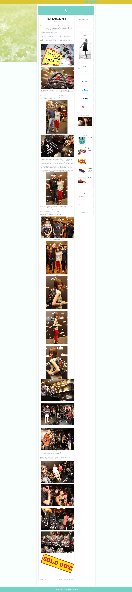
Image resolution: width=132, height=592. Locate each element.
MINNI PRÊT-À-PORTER (89, 158)
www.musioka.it (60, 134)
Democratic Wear (56, 27)
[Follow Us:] (85, 81)
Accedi (79, 204)
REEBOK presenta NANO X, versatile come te (89, 178)
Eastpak (72, 579)
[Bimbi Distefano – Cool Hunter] (85, 48)
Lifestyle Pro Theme (62, 589)
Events (45, 579)
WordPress (74, 589)
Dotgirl (66, 10)
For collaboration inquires (82, 71)
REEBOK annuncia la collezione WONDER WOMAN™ (89, 149)
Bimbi (79, 68)
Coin (64, 579)
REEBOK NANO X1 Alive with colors (89, 138)
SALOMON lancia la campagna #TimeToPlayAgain (89, 168)
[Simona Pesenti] (85, 121)
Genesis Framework (69, 589)
